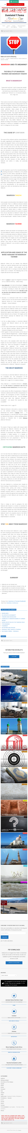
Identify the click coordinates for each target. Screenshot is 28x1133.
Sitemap (19, 1130)
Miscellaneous (24, 882)
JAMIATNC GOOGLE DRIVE (14, 962)
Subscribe (4, 937)
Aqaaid (25, 865)
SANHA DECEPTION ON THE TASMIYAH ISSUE (13, 622)
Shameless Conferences (12, 603)
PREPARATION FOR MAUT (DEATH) (9, 814)
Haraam (12, 58)
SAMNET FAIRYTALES (6, 847)
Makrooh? (24, 58)
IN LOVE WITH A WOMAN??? (9, 615)
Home (14, 1005)
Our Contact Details (14, 1021)
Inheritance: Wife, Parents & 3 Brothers (11, 629)
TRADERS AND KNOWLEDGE (9, 617)
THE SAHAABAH (6, 624)
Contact (14, 1015)
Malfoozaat (24, 670)
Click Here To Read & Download (14, 1068)
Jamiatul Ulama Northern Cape (14, 1000)
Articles (14, 1031)
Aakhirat (25, 800)
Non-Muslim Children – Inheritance (10, 631)
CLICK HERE (14, 656)
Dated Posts (14, 1036)
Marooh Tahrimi (4, 59)
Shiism (25, 817)
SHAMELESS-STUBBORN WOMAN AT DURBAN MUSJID (13, 733)
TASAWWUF (5, 625)
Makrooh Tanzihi (18, 58)
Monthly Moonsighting (14, 1052)
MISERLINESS (5, 613)
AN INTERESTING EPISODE (8, 627)
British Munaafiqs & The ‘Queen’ (9, 879)
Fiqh (3, 58)
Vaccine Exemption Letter (14, 1063)
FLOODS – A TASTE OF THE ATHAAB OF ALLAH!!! (12, 896)
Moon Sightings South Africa (14, 1047)
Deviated (25, 735)
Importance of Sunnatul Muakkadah (17, 601)
